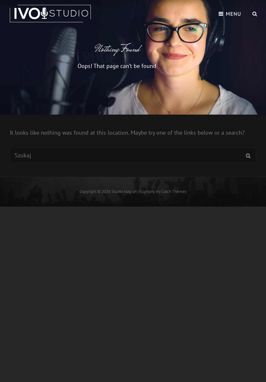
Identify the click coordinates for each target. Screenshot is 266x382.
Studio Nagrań (124, 191)
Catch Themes (174, 191)
